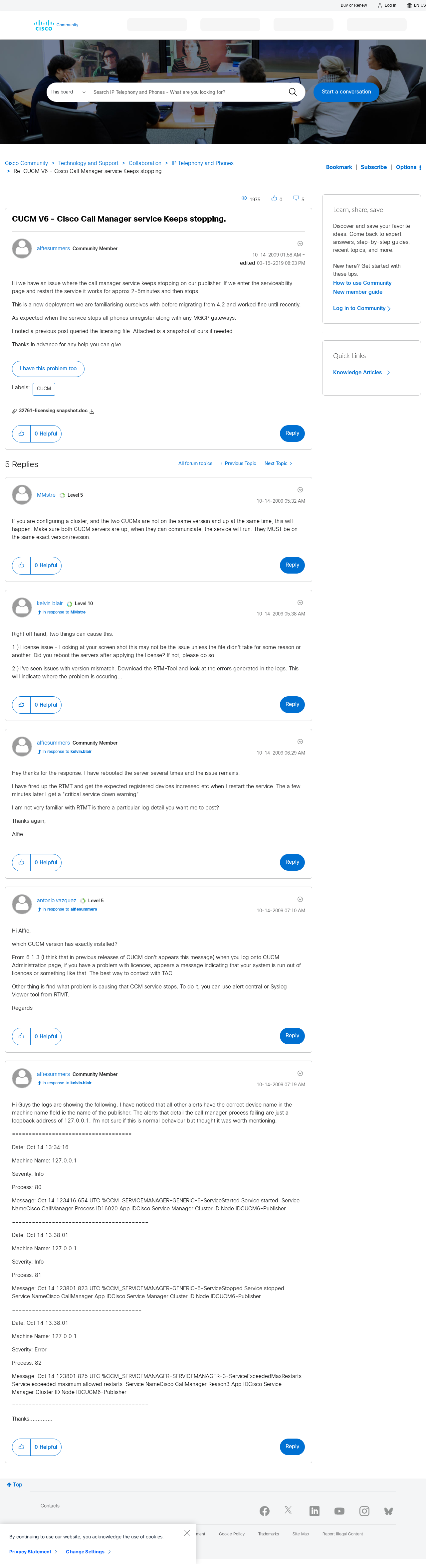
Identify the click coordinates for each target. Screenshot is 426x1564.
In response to (64, 612)
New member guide (357, 292)
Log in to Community (360, 308)
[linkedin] (315, 1511)
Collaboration (145, 163)
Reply (292, 433)
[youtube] (339, 1511)
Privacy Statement (30, 1551)
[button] (21, 433)
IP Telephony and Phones (203, 163)
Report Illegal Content (342, 1534)
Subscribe (374, 167)
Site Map (301, 1534)
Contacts (50, 1506)
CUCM (44, 389)
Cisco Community (26, 163)
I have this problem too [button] (48, 368)
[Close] (187, 1532)
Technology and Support (88, 163)
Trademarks (268, 1534)
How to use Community (362, 283)
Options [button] (406, 167)
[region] (98, 1544)
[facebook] (265, 1511)
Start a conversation (346, 91)
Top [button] (17, 1484)
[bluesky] (388, 1509)
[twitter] (290, 1511)
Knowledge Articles (358, 372)
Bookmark (339, 167)
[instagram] (364, 1511)
